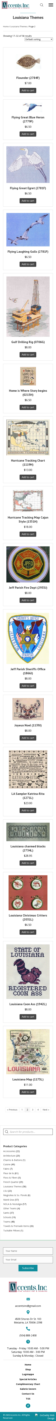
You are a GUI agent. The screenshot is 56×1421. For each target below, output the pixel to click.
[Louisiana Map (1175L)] (28, 1051)
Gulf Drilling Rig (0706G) (28, 342)
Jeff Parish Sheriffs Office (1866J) (28, 671)
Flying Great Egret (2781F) (28, 188)
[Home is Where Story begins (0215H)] (28, 375)
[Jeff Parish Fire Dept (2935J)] (28, 564)
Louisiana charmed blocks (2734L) (28, 848)
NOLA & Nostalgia (12, 1204)
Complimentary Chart (28, 1384)
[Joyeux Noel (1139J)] (28, 708)
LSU (5, 1190)
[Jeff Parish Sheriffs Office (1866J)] (28, 637)
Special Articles (28, 1379)
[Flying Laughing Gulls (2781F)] (28, 229)
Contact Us (28, 1393)
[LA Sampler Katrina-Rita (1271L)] (28, 769)
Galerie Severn (28, 1388)
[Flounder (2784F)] (28, 61)
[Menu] (50, 5)
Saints (6, 1212)
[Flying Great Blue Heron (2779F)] (28, 107)
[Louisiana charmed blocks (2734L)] (28, 831)
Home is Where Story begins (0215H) (28, 393)
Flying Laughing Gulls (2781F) (28, 252)
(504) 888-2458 (28, 1335)
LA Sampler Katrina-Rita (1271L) (28, 796)
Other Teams (10, 1208)
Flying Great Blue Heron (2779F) (28, 119)
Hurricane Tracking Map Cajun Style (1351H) (28, 519)
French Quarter (11, 1181)
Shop (28, 1369)
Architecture (9, 1155)
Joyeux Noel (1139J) (28, 725)
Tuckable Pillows (11, 1230)
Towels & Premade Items (16, 1226)
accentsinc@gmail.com (28, 1306)
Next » (46, 1109)
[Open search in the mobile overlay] (41, 4)
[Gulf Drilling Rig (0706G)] (28, 306)
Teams (6, 1221)
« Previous (12, 1109)
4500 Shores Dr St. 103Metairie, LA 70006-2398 (28, 1320)
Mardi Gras (8, 1199)
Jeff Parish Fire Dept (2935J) (28, 588)
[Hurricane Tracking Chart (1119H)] (28, 437)
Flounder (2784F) (28, 78)
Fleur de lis (8, 1173)
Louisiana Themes (18, 26)
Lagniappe (28, 1374)
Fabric (6, 1168)
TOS (28, 1398)
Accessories (9, 1151)
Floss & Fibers (10, 1177)
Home (6, 26)
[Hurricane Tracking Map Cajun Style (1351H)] (28, 500)
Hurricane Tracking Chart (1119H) (28, 462)
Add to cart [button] (28, 90)
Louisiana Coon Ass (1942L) (28, 1004)
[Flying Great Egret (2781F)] (28, 164)
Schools (7, 1217)
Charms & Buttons (12, 1160)
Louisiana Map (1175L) (28, 1079)
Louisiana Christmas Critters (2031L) (28, 917)
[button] (28, 1268)
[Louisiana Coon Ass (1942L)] (28, 971)
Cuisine (6, 1164)
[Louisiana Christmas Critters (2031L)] (28, 892)
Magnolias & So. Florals (15, 1195)
